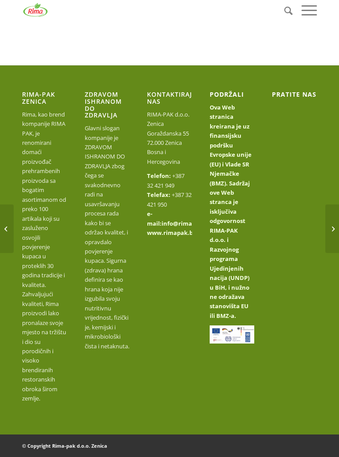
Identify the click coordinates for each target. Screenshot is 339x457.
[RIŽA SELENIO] (7, 228)
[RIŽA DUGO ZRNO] (332, 228)
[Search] (284, 10)
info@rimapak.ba (186, 223)
